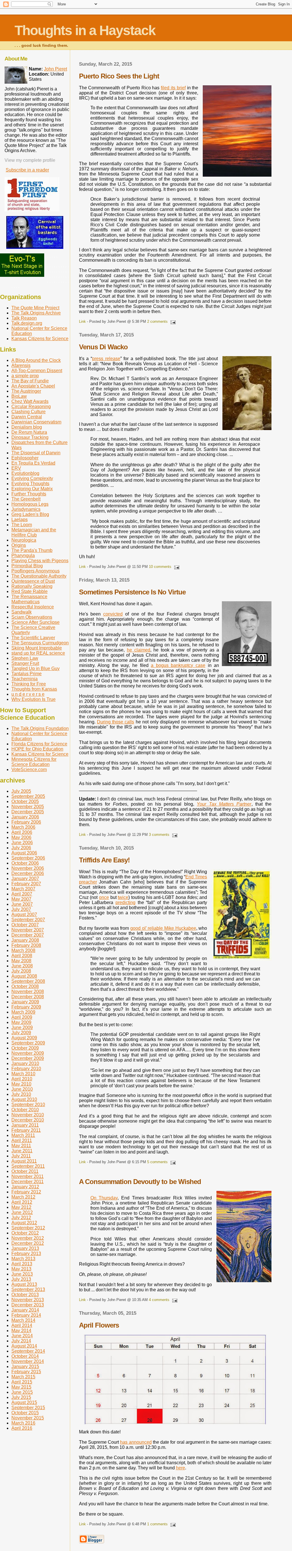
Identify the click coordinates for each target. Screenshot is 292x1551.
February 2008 (26, 945)
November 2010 (27, 1114)
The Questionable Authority (38, 576)
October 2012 (25, 1233)
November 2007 (27, 929)
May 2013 (21, 1268)
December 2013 (27, 1304)
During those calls (115, 721)
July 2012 (21, 1217)
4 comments (159, 1300)
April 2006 (21, 832)
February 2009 (26, 1007)
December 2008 (27, 996)
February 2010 (26, 1068)
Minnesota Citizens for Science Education (33, 762)
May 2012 (21, 1207)
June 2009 (22, 1027)
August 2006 (24, 852)
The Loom (21, 524)
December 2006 (27, 873)
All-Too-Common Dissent (36, 370)
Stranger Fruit (25, 663)
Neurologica (23, 540)
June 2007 (22, 904)
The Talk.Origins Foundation (40, 728)
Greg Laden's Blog (30, 514)
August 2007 (24, 914)
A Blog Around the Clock (36, 360)
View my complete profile (30, 160)
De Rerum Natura (29, 432)
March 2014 (23, 1320)
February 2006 (26, 822)
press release (106, 358)
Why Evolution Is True (33, 699)
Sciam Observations (31, 617)
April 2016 (21, 1428)
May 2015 (21, 1387)
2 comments (157, 321)
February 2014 (26, 1315)
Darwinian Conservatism (36, 421)
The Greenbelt (25, 499)
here (180, 1467)
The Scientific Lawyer (33, 637)
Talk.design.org (26, 323)
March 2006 (23, 827)
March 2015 (23, 1376)
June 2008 (22, 965)
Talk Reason (24, 318)
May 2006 (21, 837)
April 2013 (21, 1263)
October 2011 (24, 1171)
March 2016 (23, 1423)
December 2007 (27, 935)
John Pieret (55, 68)
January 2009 (25, 1001)
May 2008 (21, 960)
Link (82, 321)
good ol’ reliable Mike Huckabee (163, 928)
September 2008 (28, 981)
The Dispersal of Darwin (35, 452)
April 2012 (21, 1202)
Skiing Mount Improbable (36, 648)
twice (123, 897)
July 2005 (21, 791)
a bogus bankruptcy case (178, 665)
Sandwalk (21, 612)
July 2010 (21, 1094)
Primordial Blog (27, 565)
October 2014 (25, 1356)
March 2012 (23, 1197)
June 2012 (22, 1212)
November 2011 (27, 1176)
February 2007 (26, 883)
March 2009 (23, 1012)
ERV (16, 468)
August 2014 (24, 1346)
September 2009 (28, 1042)
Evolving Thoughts (30, 483)
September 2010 (28, 1104)
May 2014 (21, 1330)
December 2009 (27, 1058)
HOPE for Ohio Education (37, 749)
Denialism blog (26, 427)
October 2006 (25, 863)
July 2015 (21, 1397)
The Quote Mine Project (35, 307)
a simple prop (25, 375)
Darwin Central (26, 416)
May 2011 (21, 1145)
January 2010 (25, 1063)
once (104, 897)
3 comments (159, 834)
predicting (125, 902)
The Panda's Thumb (31, 550)
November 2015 (27, 1417)
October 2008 (25, 986)
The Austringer (26, 391)
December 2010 (27, 1120)
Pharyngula (23, 555)
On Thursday (104, 1197)
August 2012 (24, 1222)
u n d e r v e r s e (27, 694)
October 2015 (25, 1412)
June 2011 (22, 1150)
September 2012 (28, 1227)
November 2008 (27, 991)
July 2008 (21, 971)
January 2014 (25, 1310)
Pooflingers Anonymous (35, 570)
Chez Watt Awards (29, 401)
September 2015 (28, 1407)
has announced (135, 1442)
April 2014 (21, 1325)
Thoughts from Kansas (34, 689)
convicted (113, 614)
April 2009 (21, 1017)
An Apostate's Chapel (33, 386)
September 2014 (28, 1351)
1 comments (157, 1524)
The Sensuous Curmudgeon (40, 642)
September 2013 (28, 1289)
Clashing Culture (28, 411)
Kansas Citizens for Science (39, 338)
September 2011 (28, 1166)
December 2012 (27, 1243)
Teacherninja (24, 678)
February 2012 (26, 1191)
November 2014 (27, 1361)
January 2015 (25, 1366)
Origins (18, 545)
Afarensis (21, 365)
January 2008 (25, 940)
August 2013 (24, 1284)
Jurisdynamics (25, 509)
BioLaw (19, 396)
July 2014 (21, 1340)
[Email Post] (172, 321)
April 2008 (21, 955)
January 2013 (25, 1248)
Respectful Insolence (32, 606)
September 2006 (28, 858)
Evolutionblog (25, 473)
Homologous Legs (29, 504)
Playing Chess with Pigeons (39, 560)
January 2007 (25, 878)
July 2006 (21, 847)
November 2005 (27, 806)
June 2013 (22, 1274)
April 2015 (21, 1381)
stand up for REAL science (38, 653)
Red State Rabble (29, 591)
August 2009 (24, 1037)
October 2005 (25, 801)
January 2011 (25, 1125)
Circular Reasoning (31, 406)
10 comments (160, 566)
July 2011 (21, 1155)
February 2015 (26, 1371)
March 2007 (23, 888)
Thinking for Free (28, 683)
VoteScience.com (29, 769)
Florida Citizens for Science (39, 743)
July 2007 (21, 909)
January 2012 (25, 1186)
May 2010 (21, 1084)
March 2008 (23, 950)
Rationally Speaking (31, 586)
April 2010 (21, 1078)
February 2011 (26, 1130)
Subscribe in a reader (27, 170)
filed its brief (173, 87)
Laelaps (19, 519)
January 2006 (25, 816)
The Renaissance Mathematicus (29, 599)
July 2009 (21, 1032)
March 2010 (23, 1073)
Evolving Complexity (32, 478)
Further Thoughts (28, 493)
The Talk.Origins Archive (36, 312)
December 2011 (27, 1181)
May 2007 (21, 899)
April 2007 (21, 894)
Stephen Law (24, 658)
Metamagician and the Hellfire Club (33, 532)
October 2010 (25, 1109)
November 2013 (27, 1299)
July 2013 (21, 1279)
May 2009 (21, 1022)
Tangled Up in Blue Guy (35, 668)
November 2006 (27, 868)
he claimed (138, 650)
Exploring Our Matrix (32, 488)
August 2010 (24, 1099)
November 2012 (27, 1238)
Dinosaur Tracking (29, 437)
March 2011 (23, 1135)
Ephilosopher (24, 457)
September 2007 (28, 919)
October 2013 (25, 1294)
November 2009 (27, 1053)
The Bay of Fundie (30, 380)
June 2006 (22, 842)
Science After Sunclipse (35, 622)
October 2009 (25, 1048)
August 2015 (24, 1402)
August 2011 (24, 1161)
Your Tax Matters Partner (224, 804)
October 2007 (25, 924)
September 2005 (28, 796)
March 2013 (23, 1258)
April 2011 (21, 1140)
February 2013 (26, 1253)
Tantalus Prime (26, 673)
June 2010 (22, 1089)
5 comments (157, 1162)
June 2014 (22, 1335)
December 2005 (27, 811)
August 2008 (24, 976)
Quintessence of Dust (33, 581)
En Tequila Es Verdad (33, 463)
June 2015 (22, 1392)
